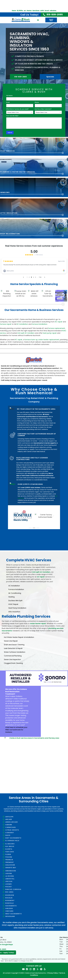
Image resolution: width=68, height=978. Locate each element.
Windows (5, 192)
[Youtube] (23, 969)
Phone (37, 102)
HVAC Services (7, 151)
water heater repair (38, 623)
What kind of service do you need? (18, 109)
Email (8, 102)
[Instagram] (30, 969)
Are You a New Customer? (44, 109)
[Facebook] (27, 969)
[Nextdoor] (41, 969)
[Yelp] (45, 969)
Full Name (10, 95)
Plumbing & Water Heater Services (17, 172)
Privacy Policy (53, 973)
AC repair (41, 577)
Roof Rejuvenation (10, 234)
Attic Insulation (8, 213)
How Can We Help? (12, 116)
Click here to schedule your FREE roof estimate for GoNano (16, 729)
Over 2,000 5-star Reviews (30, 484)
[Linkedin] (34, 969)
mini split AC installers (41, 572)
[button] (37, 20)
